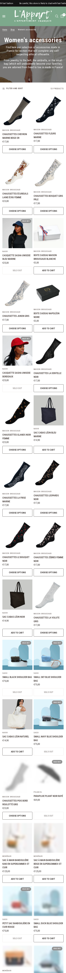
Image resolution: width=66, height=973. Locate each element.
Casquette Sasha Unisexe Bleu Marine (16, 257)
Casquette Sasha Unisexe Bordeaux (16, 374)
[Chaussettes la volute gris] (49, 594)
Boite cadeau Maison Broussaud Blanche (45, 257)
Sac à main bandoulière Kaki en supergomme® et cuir (15, 864)
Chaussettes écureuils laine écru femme (15, 195)
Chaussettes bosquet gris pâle (48, 198)
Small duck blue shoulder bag (48, 925)
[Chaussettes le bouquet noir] (17, 535)
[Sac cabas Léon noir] (17, 594)
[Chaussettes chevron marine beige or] (17, 110)
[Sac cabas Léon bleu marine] (49, 410)
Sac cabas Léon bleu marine (45, 434)
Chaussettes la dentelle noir (47, 375)
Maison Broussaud (11, 130)
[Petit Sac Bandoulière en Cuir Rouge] (17, 901)
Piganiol (38, 792)
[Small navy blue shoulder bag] (49, 714)
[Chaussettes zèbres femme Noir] (49, 535)
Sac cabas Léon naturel (15, 736)
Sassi (5, 673)
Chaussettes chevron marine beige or (14, 136)
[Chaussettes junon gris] (17, 293)
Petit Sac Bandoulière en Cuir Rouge (16, 925)
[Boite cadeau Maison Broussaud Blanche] (49, 233)
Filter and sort (14, 88)
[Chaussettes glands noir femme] (17, 411)
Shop (13, 30)
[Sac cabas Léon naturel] (17, 714)
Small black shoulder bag (17, 677)
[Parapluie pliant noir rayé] (49, 774)
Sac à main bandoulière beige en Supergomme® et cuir (48, 864)
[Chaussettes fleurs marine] (49, 110)
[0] (61, 16)
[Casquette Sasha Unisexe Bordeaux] (17, 351)
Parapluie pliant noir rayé (48, 796)
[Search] (56, 16)
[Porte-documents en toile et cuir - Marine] (17, 956)
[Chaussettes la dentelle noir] (49, 351)
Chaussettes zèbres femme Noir (48, 559)
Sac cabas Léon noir (13, 616)
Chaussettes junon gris (15, 316)
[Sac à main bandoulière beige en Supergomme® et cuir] (49, 838)
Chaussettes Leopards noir (46, 497)
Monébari (7, 856)
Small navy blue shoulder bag (48, 738)
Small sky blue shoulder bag (47, 679)
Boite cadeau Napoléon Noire (46, 315)
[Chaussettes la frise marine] (17, 474)
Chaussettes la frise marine (14, 499)
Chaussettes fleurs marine (45, 135)
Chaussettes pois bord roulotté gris (15, 802)
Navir (5, 251)
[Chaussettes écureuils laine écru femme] (17, 171)
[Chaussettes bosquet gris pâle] (49, 172)
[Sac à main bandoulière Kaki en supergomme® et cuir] (17, 838)
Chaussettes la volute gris (46, 619)
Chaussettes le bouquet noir (15, 559)
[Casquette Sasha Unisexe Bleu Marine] (17, 233)
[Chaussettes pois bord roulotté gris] (17, 776)
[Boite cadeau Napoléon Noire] (49, 291)
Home (4, 30)
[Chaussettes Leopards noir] (49, 472)
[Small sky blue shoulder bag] (49, 655)
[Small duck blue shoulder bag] (49, 901)
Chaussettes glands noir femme (16, 436)
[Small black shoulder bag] (17, 655)
